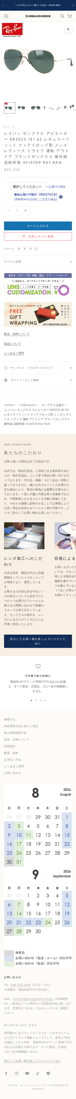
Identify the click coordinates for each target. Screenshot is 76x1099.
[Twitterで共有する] (24, 248)
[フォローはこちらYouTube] (27, 1073)
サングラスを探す (53, 405)
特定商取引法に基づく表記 (21, 726)
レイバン (10, 127)
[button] (61, 197)
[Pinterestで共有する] (30, 248)
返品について (12, 344)
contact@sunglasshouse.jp (33, 999)
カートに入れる (38, 226)
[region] (38, 679)
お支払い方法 (12, 760)
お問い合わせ (12, 773)
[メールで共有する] (36, 248)
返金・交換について (17, 739)
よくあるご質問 (14, 353)
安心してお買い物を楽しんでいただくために (38, 641)
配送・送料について (17, 334)
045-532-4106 (21, 985)
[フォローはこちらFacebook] (6, 1073)
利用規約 (9, 746)
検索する (9, 719)
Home (9, 405)
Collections (27, 405)
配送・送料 (11, 753)
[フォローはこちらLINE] (48, 1073)
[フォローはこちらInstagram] (17, 1073)
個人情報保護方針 (15, 733)
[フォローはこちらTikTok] (38, 1073)
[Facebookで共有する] (19, 248)
